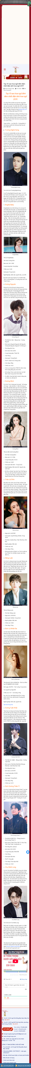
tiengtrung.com (23, 109)
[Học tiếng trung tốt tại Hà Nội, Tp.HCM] (16, 69)
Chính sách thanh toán (9, 1062)
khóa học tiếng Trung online (13, 946)
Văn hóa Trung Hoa (8, 704)
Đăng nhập (24, 979)
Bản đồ (7, 1020)
